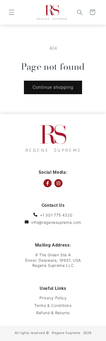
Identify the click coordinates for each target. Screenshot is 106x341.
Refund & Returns (53, 312)
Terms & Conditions (52, 305)
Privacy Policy (53, 298)
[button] (11, 12)
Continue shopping (53, 87)
